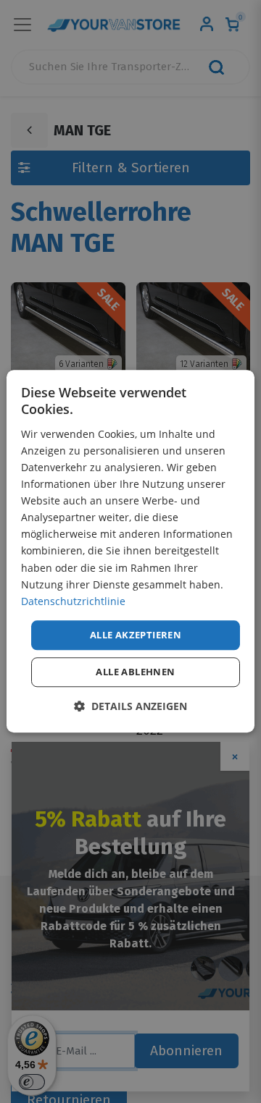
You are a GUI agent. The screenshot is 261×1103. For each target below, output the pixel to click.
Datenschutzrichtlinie (73, 601)
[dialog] (130, 551)
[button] (130, 706)
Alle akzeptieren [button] (135, 634)
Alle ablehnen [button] (135, 672)
